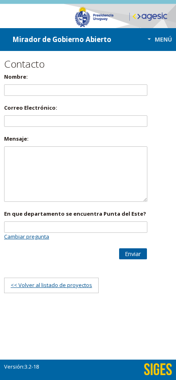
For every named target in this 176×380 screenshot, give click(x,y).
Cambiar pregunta (26, 236)
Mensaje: (16, 138)
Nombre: (16, 76)
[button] (157, 39)
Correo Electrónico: (30, 107)
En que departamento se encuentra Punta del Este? (75, 213)
